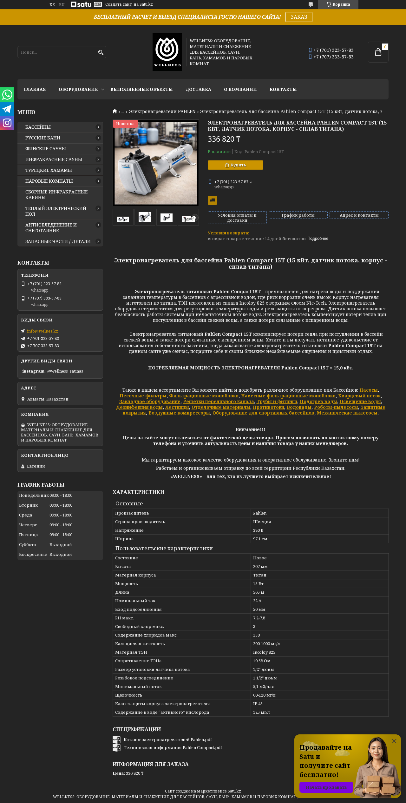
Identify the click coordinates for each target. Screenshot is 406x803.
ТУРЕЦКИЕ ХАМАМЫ (48, 170)
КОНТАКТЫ (283, 89)
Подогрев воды (318, 401)
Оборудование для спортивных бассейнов (263, 413)
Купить (238, 165)
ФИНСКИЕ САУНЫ (45, 149)
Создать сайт (118, 4)
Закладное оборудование (149, 401)
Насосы (368, 390)
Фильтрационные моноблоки (204, 396)
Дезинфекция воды (139, 407)
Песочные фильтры (143, 396)
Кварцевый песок (359, 396)
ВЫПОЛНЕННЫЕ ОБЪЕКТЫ (141, 89)
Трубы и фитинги (277, 401)
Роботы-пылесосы (336, 407)
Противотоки (268, 407)
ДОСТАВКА (198, 89)
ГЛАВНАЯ (35, 89)
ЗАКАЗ (299, 16)
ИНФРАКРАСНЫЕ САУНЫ (53, 159)
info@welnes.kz (42, 331)
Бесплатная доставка (212, 200)
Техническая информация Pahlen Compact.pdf (173, 747)
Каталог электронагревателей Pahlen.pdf (168, 739)
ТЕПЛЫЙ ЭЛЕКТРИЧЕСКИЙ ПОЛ (55, 211)
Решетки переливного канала (218, 401)
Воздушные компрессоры (179, 413)
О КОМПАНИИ (240, 89)
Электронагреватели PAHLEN (162, 111)
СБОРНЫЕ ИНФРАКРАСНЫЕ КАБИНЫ (56, 194)
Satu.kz (234, 791)
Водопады (299, 407)
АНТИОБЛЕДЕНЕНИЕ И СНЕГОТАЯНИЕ (51, 227)
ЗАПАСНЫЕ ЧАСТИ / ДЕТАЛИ (58, 241)
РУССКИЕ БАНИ (42, 138)
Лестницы (177, 407)
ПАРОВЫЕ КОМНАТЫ (49, 181)
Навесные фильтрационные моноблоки (288, 396)
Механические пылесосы (347, 413)
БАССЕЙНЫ (38, 127)
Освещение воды (360, 401)
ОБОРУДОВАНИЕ (78, 89)
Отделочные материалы (221, 407)
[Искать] (100, 52)
